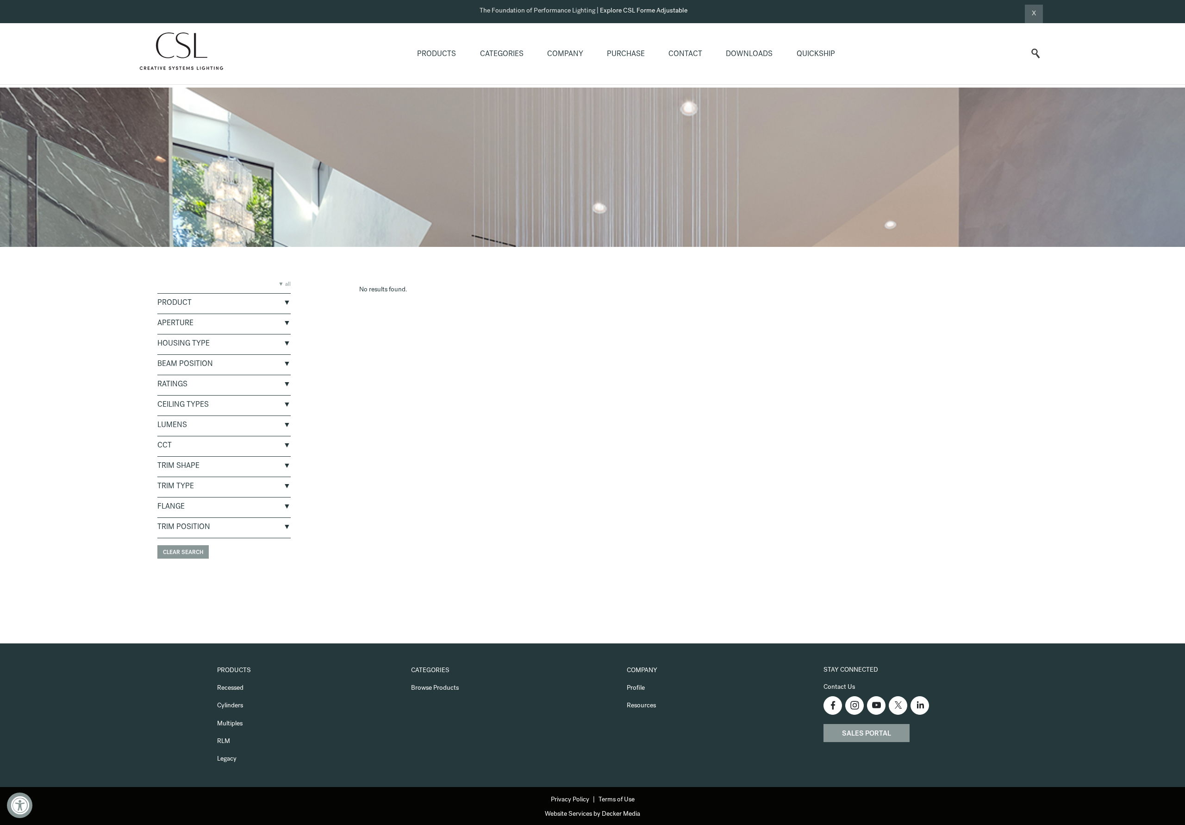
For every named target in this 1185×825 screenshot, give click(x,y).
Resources (641, 706)
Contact (685, 54)
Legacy (227, 759)
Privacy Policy (570, 800)
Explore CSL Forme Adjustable (643, 11)
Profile (636, 688)
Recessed (230, 688)
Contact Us (839, 687)
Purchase (626, 54)
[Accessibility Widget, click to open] (19, 805)
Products (436, 54)
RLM (223, 741)
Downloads (749, 54)
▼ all (284, 285)
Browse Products (435, 688)
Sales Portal (866, 734)
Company (565, 54)
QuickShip (816, 54)
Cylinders (230, 706)
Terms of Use (617, 800)
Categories (502, 54)
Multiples (230, 724)
